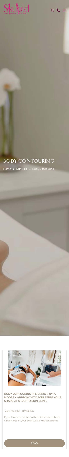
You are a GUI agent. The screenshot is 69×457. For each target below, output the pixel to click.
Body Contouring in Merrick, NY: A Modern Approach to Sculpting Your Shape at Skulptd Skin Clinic (32, 397)
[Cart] (52, 10)
